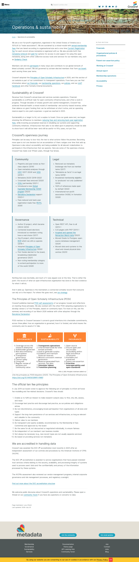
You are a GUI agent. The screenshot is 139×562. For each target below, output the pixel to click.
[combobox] (69, 5)
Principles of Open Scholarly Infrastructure (47, 77)
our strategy (62, 292)
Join (106, 544)
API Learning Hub (68, 549)
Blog (107, 552)
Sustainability (29, 549)
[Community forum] (116, 6)
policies (67, 83)
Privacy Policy (102, 560)
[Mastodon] (103, 6)
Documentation (68, 544)
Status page (68, 547)
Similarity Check (20, 59)
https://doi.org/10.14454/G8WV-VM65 (27, 377)
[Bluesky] (100, 6)
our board (82, 68)
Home (14, 37)
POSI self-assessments (43, 303)
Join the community (68, 535)
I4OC (20, 172)
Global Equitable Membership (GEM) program (29, 189)
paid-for (34, 54)
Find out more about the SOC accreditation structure (33, 483)
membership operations (51, 83)
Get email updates (107, 535)
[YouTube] (110, 6)
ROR (19, 241)
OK (110, 560)
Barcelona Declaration (27, 194)
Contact (107, 547)
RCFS (39, 203)
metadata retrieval (19, 54)
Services (29, 552)
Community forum (68, 552)
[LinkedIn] (106, 6)
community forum (31, 495)
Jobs (107, 549)
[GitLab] (113, 6)
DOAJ (20, 183)
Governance (29, 547)
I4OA (39, 172)
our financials (32, 83)
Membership (29, 544)
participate (34, 66)
